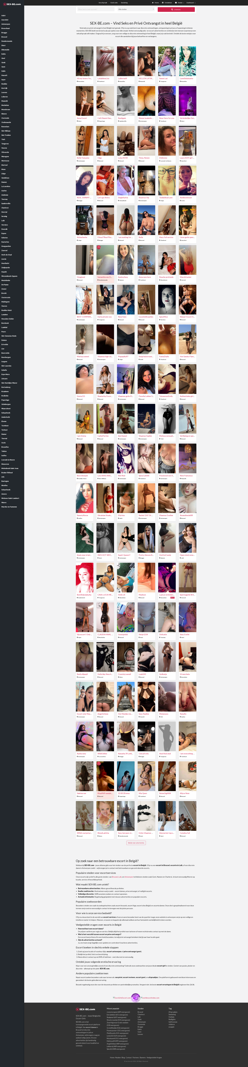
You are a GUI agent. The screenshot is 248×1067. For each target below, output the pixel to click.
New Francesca (186, 475)
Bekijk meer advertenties (136, 843)
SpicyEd (109, 1049)
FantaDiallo (164, 356)
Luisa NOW (123, 158)
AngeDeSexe (103, 714)
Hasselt (142, 717)
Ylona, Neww (144, 158)
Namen (121, 280)
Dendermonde (103, 280)
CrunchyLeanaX (124, 674)
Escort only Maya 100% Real (88, 714)
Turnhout (163, 121)
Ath (162, 717)
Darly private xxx (105, 317)
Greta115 (81, 396)
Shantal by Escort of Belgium (109, 396)
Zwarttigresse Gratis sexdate (117, 1023)
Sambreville (122, 121)
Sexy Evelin (184, 634)
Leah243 (142, 674)
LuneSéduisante (186, 78)
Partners (136, 1058)
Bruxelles (122, 81)
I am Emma (81, 436)
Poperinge (102, 121)
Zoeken (177, 9)
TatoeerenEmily (166, 396)
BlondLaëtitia (103, 833)
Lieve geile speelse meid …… (192, 237)
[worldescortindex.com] (150, 998)
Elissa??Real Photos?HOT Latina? (111, 237)
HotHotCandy (165, 555)
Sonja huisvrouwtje (146, 356)
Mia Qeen (143, 793)
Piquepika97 (123, 356)
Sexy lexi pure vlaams (127, 833)
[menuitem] (155, 3)
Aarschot (184, 161)
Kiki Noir (121, 475)
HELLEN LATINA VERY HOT (151, 78)
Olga (100, 158)
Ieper (79, 637)
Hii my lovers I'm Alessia (87, 78)
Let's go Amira (104, 197)
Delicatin (163, 634)
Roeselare (81, 81)
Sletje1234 (143, 634)
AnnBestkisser (186, 197)
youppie (171, 1027)
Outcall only (144, 753)
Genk (141, 359)
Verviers (163, 319)
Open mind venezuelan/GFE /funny (194, 555)
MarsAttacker (185, 277)
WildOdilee (102, 753)
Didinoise (163, 158)
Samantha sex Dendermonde (109, 277)
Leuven (140, 1034)
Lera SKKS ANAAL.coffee (108, 475)
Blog (123, 1058)
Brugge (80, 200)
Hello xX (121, 595)
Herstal (183, 280)
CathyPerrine (103, 436)
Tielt (162, 439)
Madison (142, 595)
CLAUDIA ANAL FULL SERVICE (111, 634)
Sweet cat (163, 78)
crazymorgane (112, 1012)
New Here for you (166, 118)
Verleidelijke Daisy (187, 118)
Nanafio (183, 714)
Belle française (83, 158)
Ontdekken (168, 2)
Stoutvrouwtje (112, 1020)
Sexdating (124, 2)
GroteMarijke (112, 1028)
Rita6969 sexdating (106, 793)
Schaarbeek (122, 200)
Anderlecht (81, 597)
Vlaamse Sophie (145, 436)
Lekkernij (110, 1046)
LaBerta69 (122, 78)
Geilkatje (163, 674)
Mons (121, 677)
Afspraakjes (173, 1012)
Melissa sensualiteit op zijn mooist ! (174, 436)
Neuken (118, 1058)
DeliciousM (111, 1041)
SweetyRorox (82, 515)
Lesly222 (110, 1036)
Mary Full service (166, 237)
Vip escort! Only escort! (87, 634)
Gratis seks (114, 2)
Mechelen (122, 597)
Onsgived (81, 277)
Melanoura (163, 714)
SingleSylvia (123, 197)
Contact (129, 1058)
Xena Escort (82, 118)
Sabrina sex (81, 793)
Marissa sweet (83, 356)
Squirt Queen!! (124, 555)
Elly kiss (121, 515)
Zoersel (183, 597)
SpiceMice (163, 317)
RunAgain (122, 118)
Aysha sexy (81, 753)
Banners (143, 1058)
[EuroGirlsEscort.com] (121, 998)
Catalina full (185, 833)
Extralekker (111, 1015)
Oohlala (171, 1017)
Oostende (141, 1024)
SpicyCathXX (144, 475)
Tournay (163, 637)
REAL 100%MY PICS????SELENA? (91, 197)
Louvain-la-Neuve (166, 161)
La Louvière (102, 756)
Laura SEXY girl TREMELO (191, 158)
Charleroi (101, 81)
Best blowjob (82, 475)
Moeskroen (164, 280)
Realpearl (110, 1017)
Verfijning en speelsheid (190, 436)
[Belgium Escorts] (135, 998)
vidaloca (172, 1024)
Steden (180, 2)
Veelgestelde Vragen (154, 1058)
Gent (100, 558)
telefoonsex (173, 1022)
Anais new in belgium (85, 555)
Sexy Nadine (144, 714)
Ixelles (80, 518)
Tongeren (163, 81)
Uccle (183, 200)
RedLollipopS (82, 674)
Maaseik (142, 81)
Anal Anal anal (165, 753)
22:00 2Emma (124, 793)
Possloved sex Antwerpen (170, 475)
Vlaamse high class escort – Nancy (112, 356)
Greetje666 (123, 634)
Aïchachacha (82, 237)
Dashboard (190, 2)
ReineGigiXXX (165, 793)
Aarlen (183, 717)
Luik (182, 558)
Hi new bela (185, 674)
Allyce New (184, 793)
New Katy (122, 317)
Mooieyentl (111, 1038)
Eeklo (140, 1029)
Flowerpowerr (112, 1031)
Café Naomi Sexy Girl (106, 118)
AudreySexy (123, 277)
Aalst (120, 518)
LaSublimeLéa (103, 78)
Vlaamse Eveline (166, 515)
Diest (79, 121)
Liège (162, 200)
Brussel (101, 161)
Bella (141, 237)
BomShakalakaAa (84, 595)
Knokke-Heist (82, 478)
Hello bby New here (106, 674)
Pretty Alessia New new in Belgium (153, 555)
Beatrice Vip (144, 197)
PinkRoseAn (111, 1033)
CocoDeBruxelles (146, 317)
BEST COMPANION (85, 317)
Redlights (172, 1019)
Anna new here (145, 277)
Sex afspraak (103, 2)
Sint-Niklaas (102, 478)
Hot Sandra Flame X (188, 356)
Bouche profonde (166, 277)
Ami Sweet (122, 436)
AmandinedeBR (186, 515)
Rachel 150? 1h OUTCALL (149, 515)
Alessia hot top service (168, 833)
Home (156, 2)
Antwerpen (143, 121)
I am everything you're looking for (194, 753)
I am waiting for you (126, 237)
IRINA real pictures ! (85, 833)
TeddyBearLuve (166, 197)
